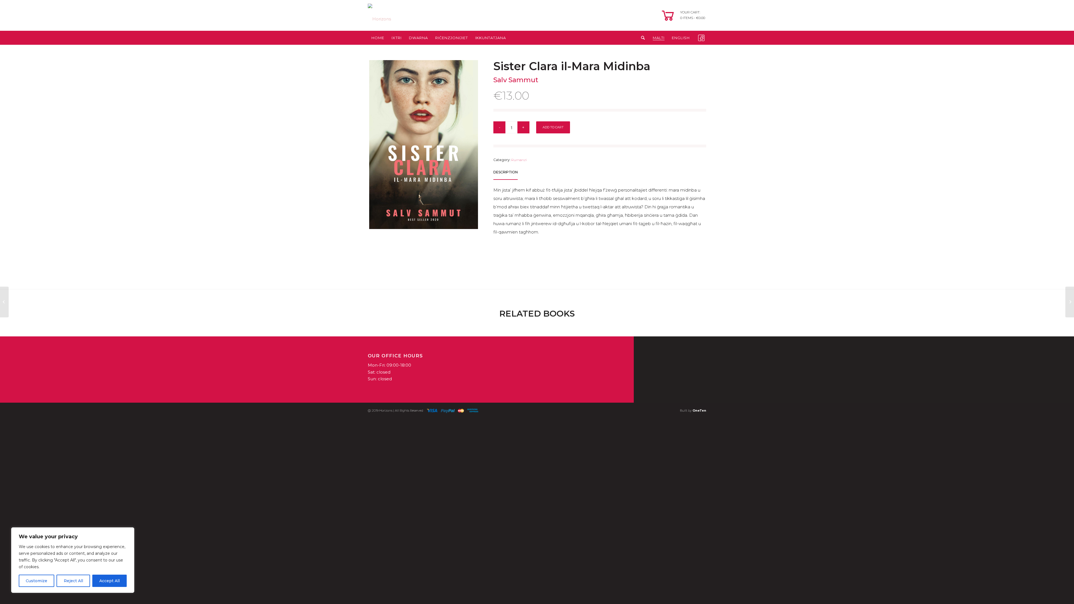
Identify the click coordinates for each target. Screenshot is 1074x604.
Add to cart (553, 127)
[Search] (641, 38)
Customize (36, 580)
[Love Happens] (4, 302)
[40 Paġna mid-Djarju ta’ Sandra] (1069, 302)
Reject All (73, 580)
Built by (693, 410)
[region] (72, 560)
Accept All (109, 580)
